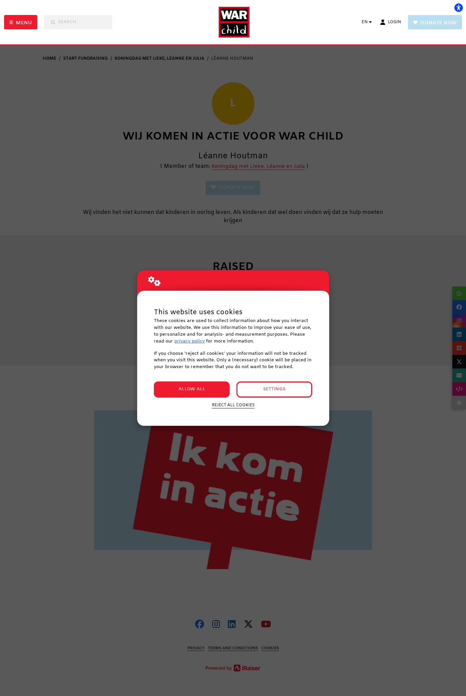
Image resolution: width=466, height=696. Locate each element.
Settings (274, 389)
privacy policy (189, 341)
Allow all (191, 389)
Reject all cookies (233, 405)
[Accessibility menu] (458, 7)
